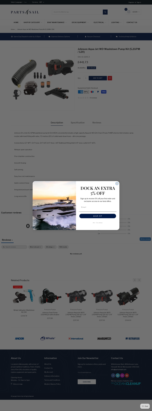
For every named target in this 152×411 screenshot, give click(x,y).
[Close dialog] (117, 183)
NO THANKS (98, 223)
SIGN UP (97, 216)
